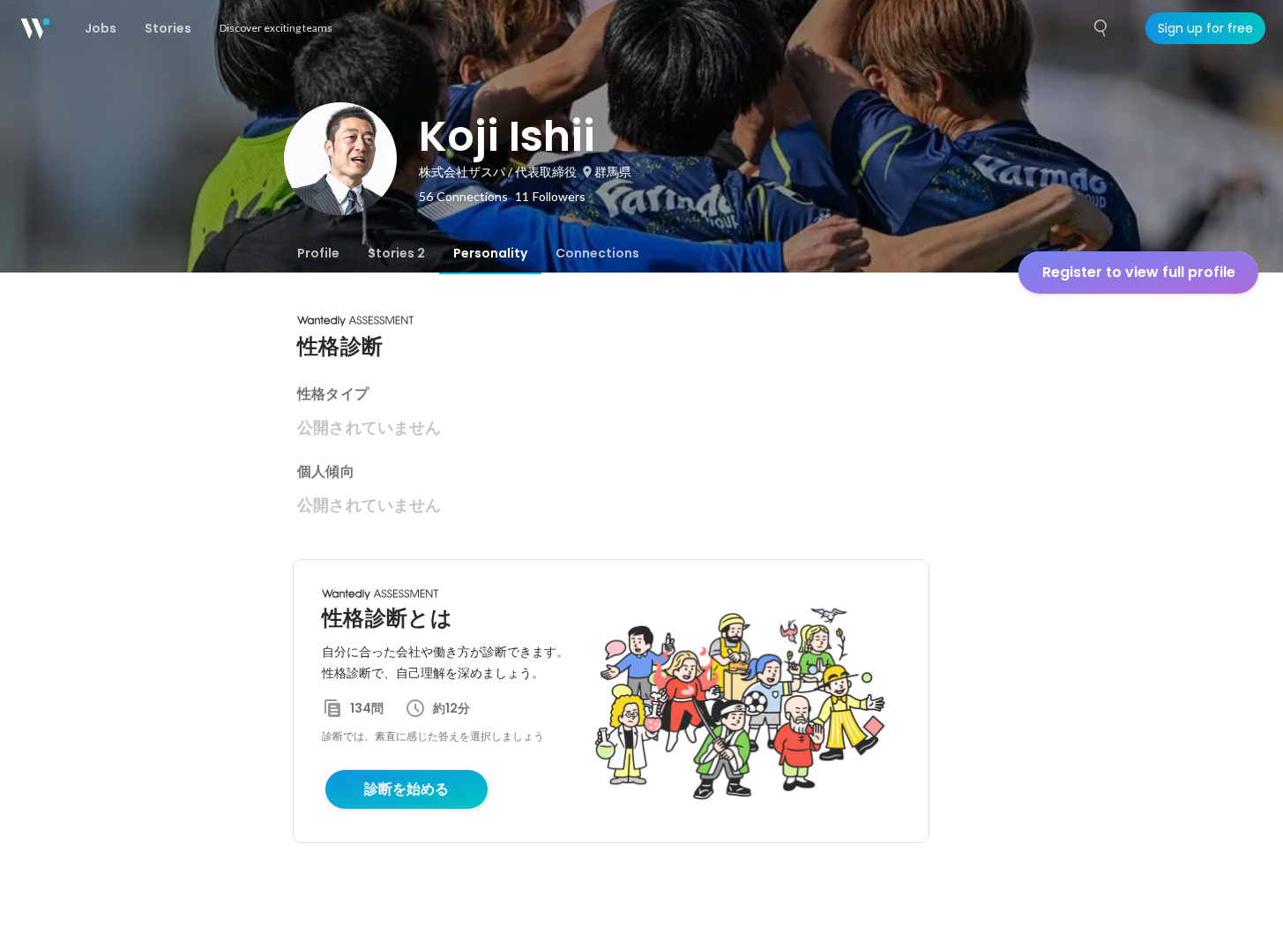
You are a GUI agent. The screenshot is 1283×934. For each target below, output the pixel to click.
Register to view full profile (1138, 272)
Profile (318, 253)
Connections (597, 253)
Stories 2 (396, 253)
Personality (490, 253)
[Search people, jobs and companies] (1101, 28)
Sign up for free (1205, 28)
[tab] (318, 253)
